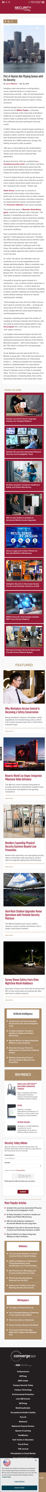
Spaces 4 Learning (23, 1431)
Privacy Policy (21, 1170)
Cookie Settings (19, 1481)
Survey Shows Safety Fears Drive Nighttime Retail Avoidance (22, 981)
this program (8, 327)
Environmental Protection (23, 1394)
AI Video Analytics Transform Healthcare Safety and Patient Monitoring (23, 486)
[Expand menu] (43, 2)
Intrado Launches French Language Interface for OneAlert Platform (21, 420)
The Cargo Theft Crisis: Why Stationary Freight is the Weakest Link (22, 1332)
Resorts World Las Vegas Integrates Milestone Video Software (23, 777)
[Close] (35, 1460)
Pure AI (23, 1417)
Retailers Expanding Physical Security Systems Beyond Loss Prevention (20, 846)
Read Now (9, 731)
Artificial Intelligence (23, 1014)
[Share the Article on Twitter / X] (11, 21)
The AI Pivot (23, 1444)
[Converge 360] (23, 1356)
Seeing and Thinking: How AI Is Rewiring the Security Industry (22, 1286)
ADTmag (23, 1376)
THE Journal (23, 1449)
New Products (23, 1074)
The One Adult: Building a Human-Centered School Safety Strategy (23, 1255)
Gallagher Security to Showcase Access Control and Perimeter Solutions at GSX (22, 585)
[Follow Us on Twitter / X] (6, 2)
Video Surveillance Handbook (21, 1320)
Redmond (23, 1421)
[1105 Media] (23, 1365)
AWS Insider (23, 1381)
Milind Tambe (22, 110)
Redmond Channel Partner (23, 1426)
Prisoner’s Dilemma (15, 205)
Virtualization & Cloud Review (23, 1453)
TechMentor (23, 1435)
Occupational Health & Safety (23, 1412)
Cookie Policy (6, 1477)
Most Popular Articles (15, 1203)
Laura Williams (11, 84)
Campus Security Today (23, 1385)
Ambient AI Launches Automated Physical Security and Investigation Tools (23, 453)
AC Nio (19, 1105)
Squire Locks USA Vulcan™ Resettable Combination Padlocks (27, 1086)
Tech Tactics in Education (23, 1440)
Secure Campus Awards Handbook (23, 1325)
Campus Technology (23, 1390)
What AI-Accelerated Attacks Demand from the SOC (20, 1279)
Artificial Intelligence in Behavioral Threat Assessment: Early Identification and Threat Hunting (23, 1263)
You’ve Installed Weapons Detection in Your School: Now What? (24, 1313)
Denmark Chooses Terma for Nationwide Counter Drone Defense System (23, 651)
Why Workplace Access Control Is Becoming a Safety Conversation (22, 710)
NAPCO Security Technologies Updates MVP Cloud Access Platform (22, 618)
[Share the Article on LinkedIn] (8, 21)
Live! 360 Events (23, 1399)
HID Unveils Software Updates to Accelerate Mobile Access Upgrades (21, 519)
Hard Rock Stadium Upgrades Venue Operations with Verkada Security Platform (23, 915)
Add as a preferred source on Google (36, 2)
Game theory (8, 190)
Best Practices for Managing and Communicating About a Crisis (22, 1272)
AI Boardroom (23, 1371)
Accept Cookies (19, 1488)
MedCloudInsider (23, 1408)
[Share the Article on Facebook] (4, 21)
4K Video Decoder (23, 1122)
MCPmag (23, 1403)
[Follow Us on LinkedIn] (3, 2)
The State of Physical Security (21, 1307)
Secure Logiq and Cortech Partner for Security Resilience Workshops (21, 552)
